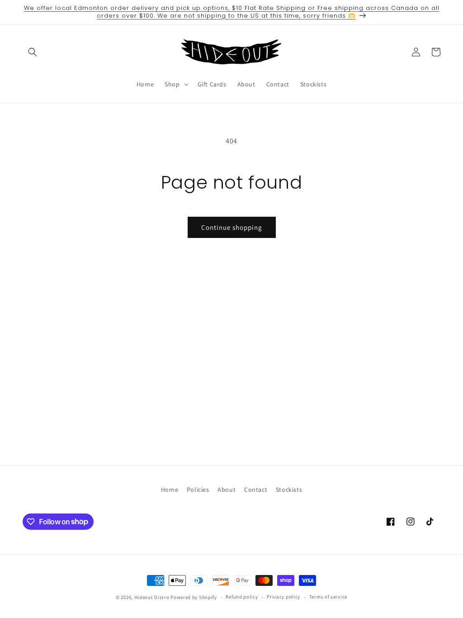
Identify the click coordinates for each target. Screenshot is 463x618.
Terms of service (328, 597)
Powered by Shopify (193, 597)
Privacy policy (283, 597)
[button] (33, 52)
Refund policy (242, 597)
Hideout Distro (152, 597)
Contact (255, 489)
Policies (198, 489)
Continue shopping (231, 227)
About (226, 489)
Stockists (289, 489)
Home (169, 489)
